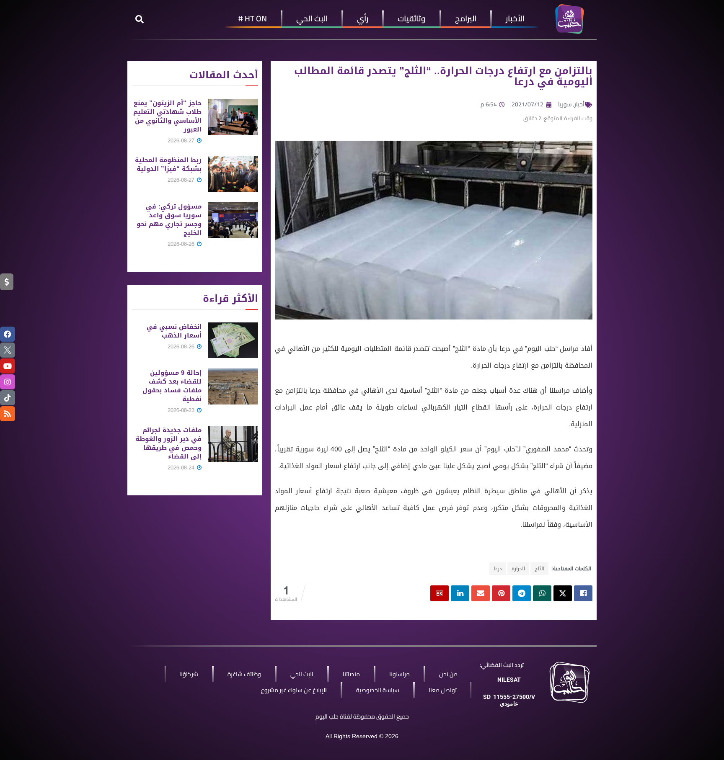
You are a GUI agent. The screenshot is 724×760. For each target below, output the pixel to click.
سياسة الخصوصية (377, 690)
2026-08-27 (182, 140)
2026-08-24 (182, 467)
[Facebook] (7, 334)
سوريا (565, 104)
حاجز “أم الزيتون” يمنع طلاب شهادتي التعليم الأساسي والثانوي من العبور (167, 116)
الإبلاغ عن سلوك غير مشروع (294, 690)
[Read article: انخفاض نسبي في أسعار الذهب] (233, 340)
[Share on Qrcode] (439, 593)
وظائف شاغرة (244, 674)
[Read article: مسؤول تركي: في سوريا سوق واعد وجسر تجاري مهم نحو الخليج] (233, 220)
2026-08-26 (182, 244)
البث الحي (312, 18)
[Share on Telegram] (521, 593)
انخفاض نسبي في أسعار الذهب (174, 331)
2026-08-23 (182, 410)
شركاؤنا (188, 674)
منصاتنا (351, 674)
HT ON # (252, 18)
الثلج (539, 568)
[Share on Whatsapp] (542, 593)
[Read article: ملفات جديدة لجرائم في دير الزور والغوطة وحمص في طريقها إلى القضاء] (233, 444)
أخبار (579, 104)
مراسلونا (399, 674)
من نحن (448, 674)
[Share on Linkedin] (460, 593)
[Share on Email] (480, 593)
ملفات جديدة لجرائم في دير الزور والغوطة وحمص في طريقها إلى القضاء (168, 443)
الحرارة (518, 568)
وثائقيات (412, 18)
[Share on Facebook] (583, 593)
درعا (498, 568)
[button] (139, 19)
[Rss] (7, 413)
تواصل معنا (443, 690)
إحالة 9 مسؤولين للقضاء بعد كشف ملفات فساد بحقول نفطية (172, 386)
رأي (362, 18)
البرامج (465, 18)
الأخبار (515, 18)
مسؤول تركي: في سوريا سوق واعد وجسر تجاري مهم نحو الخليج (169, 220)
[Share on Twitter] (562, 593)
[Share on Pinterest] (501, 593)
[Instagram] (7, 381)
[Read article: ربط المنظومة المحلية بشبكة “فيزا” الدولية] (233, 174)
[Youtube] (7, 366)
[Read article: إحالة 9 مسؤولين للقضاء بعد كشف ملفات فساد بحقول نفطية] (233, 386)
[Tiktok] (7, 397)
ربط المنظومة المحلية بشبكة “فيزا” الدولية (168, 164)
